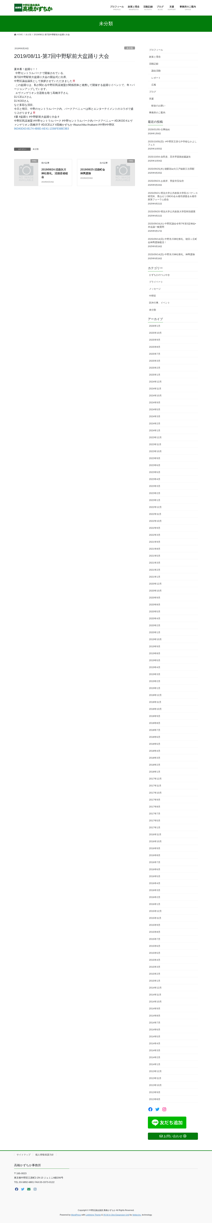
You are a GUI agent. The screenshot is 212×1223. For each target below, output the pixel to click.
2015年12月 (155, 911)
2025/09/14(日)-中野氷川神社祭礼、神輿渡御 (171, 254)
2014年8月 (154, 1015)
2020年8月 (154, 604)
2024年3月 (154, 416)
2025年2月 (154, 367)
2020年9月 (154, 597)
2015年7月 (154, 939)
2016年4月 (154, 883)
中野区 (152, 295)
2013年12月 (155, 1071)
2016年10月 (155, 841)
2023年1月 (154, 500)
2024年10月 (155, 395)
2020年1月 (154, 632)
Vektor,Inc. (136, 1215)
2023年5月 (154, 472)
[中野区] (26, 166)
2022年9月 (154, 528)
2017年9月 (154, 799)
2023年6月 (154, 465)
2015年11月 (155, 918)
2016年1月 (154, 904)
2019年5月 (154, 660)
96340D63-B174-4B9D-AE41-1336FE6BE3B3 (41, 128)
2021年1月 (154, 576)
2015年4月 (154, 960)
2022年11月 (155, 514)
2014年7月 (154, 1022)
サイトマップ (23, 1154)
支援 (151, 98)
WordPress (76, 1215)
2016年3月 (154, 890)
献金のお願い (158, 105)
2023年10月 (155, 451)
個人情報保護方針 (44, 1154)
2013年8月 (154, 1099)
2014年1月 (154, 1064)
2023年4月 (154, 479)
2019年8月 (154, 653)
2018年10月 (155, 709)
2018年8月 (154, 723)
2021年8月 (154, 548)
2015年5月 (154, 953)
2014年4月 (154, 1043)
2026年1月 (154, 326)
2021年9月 (154, 542)
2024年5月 (154, 409)
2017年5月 (154, 820)
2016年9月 (154, 848)
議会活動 (156, 70)
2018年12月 (155, 695)
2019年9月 (154, 646)
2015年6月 (154, 946)
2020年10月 (155, 590)
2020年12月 (155, 583)
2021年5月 (154, 555)
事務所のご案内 (157, 112)
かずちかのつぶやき (159, 275)
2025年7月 (154, 354)
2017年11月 (155, 785)
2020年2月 (154, 625)
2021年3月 (154, 562)
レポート (156, 77)
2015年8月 (154, 932)
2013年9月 (154, 1092)
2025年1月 (154, 374)
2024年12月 (155, 381)
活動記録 (153, 63)
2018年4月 (154, 751)
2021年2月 (154, 569)
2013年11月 (155, 1078)
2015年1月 (154, 980)
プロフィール (156, 49)
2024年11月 (155, 388)
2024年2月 (154, 423)
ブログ (152, 91)
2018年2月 (154, 764)
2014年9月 (154, 1008)
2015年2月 (154, 973)
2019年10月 (155, 639)
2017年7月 (154, 813)
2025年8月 (154, 347)
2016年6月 (154, 869)
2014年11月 (155, 994)
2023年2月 (154, 493)
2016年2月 (154, 897)
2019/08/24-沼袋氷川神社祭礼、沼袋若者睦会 (54, 173)
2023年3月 (154, 486)
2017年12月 (155, 778)
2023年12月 (155, 437)
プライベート (156, 282)
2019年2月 (154, 681)
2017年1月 (154, 827)
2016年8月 (154, 855)
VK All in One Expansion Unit (116, 1215)
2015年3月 (154, 966)
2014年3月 (154, 1050)
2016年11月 (155, 834)
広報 (153, 84)
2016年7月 (154, 862)
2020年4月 (154, 618)
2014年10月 (155, 1001)
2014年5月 (154, 1036)
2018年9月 (154, 716)
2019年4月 (154, 667)
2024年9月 (154, 402)
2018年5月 (154, 744)
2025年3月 (154, 360)
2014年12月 (155, 987)
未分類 (129, 48)
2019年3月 (154, 674)
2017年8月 (154, 806)
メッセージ (155, 288)
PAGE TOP (204, 1183)
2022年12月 (155, 507)
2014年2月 (154, 1057)
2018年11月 (155, 702)
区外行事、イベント (159, 302)
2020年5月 (154, 611)
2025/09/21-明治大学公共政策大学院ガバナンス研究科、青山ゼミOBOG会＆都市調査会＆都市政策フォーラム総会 (173, 196)
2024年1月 (154, 430)
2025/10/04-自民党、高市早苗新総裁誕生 (169, 156)
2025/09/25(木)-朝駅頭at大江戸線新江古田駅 (171, 168)
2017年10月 (155, 792)
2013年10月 (155, 1085)
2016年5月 (154, 876)
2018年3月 (154, 757)
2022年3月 (154, 535)
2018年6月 (154, 737)
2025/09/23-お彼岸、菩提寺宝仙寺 (166, 181)
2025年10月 (155, 332)
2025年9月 (154, 339)
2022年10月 (155, 521)
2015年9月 (154, 925)
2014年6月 (154, 1029)
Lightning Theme (93, 1215)
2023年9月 (154, 458)
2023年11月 (155, 444)
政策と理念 (155, 56)
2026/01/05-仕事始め (159, 129)
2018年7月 (154, 730)
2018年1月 (154, 771)
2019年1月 (154, 688)
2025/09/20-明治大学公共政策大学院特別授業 (171, 211)
